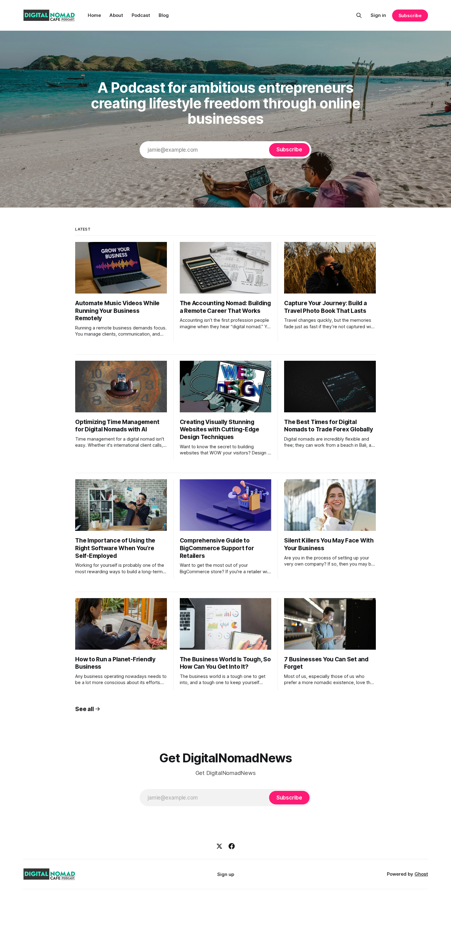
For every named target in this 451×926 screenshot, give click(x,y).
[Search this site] (359, 15)
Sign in (378, 15)
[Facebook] (232, 846)
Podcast (141, 15)
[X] (219, 846)
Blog (164, 15)
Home (94, 15)
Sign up (225, 874)
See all (84, 709)
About (116, 15)
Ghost (421, 874)
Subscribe (410, 15)
